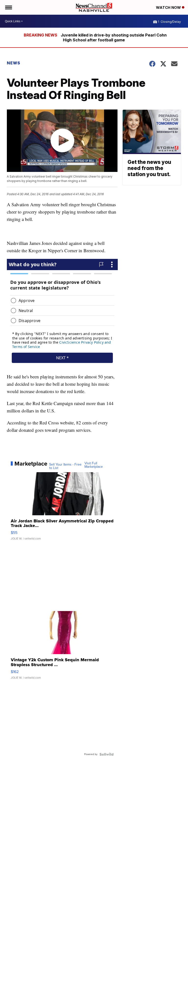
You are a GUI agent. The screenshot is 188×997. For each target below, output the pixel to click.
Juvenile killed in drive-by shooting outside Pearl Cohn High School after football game (114, 37)
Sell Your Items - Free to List (65, 466)
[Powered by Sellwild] (106, 754)
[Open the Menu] (8, 7)
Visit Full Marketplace (93, 465)
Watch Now (169, 7)
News (13, 62)
